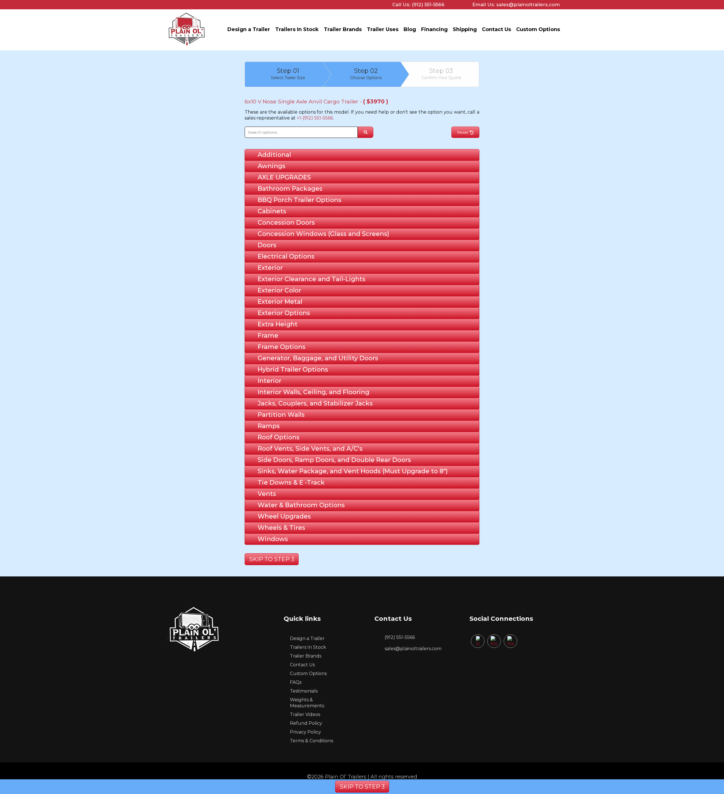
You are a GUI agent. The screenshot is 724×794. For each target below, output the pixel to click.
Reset (462, 132)
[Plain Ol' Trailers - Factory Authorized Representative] (186, 46)
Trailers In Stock (297, 29)
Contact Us (496, 29)
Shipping (465, 29)
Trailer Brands (343, 29)
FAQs (295, 682)
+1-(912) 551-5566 (315, 118)
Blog (410, 29)
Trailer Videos (305, 714)
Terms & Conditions (311, 740)
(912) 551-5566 (400, 637)
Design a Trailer (248, 29)
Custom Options (538, 29)
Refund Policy (306, 723)
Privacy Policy (305, 732)
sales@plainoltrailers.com (413, 648)
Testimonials (304, 691)
